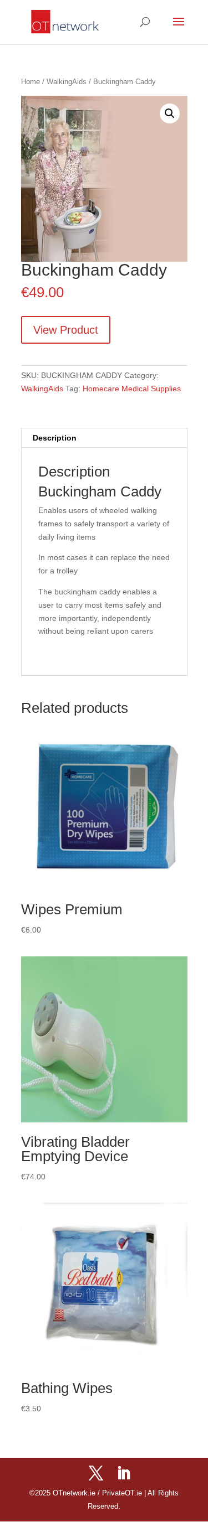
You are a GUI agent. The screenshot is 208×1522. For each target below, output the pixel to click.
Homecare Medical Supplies (132, 388)
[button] (170, 113)
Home (30, 81)
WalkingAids (67, 81)
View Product (65, 330)
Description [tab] (55, 437)
